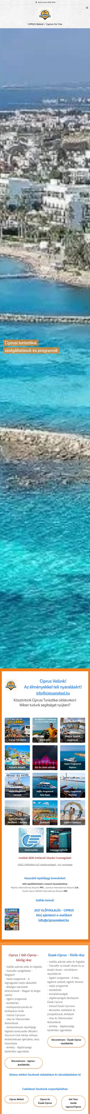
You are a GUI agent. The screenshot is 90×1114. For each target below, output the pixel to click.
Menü (87, 7)
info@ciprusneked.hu (53, 920)
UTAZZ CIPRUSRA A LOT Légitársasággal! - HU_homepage (45, 864)
